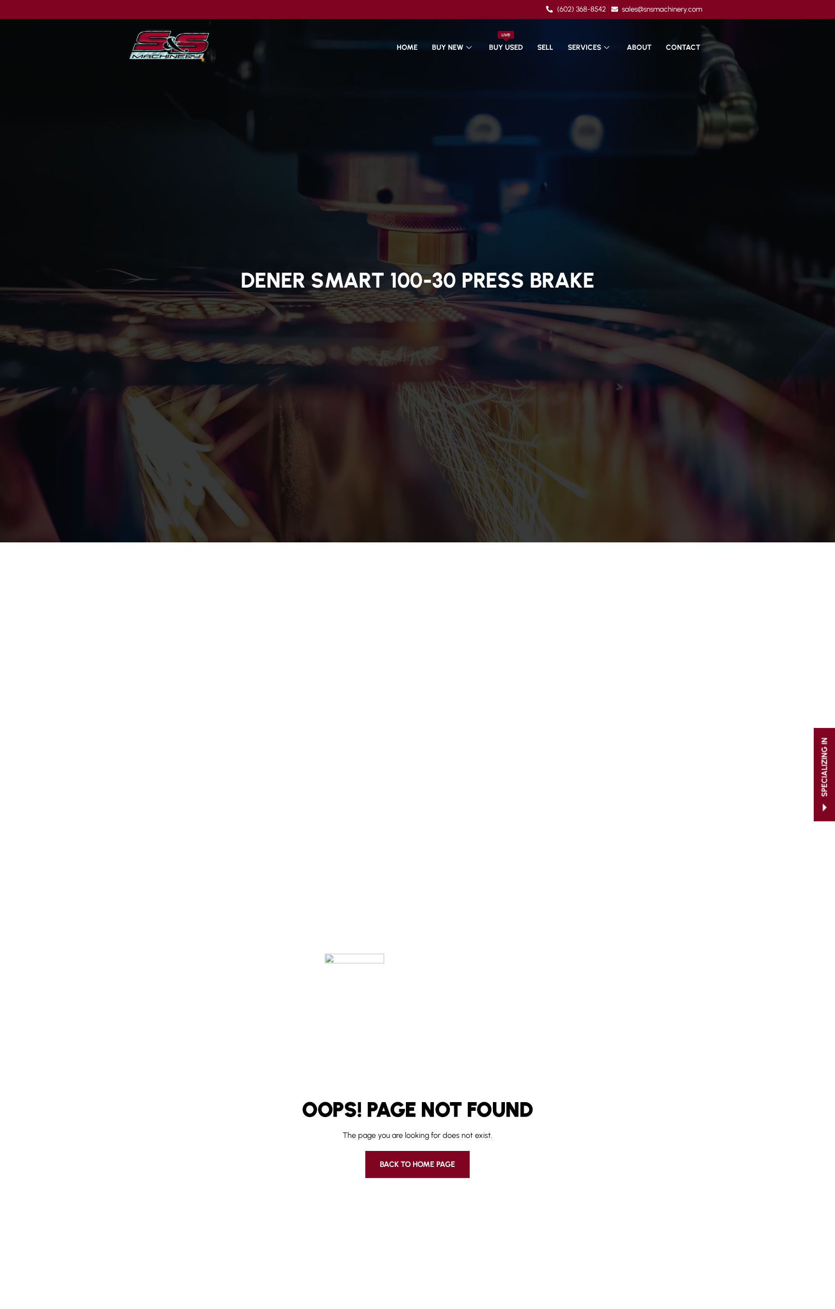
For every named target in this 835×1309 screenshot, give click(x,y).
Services (584, 47)
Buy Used (506, 42)
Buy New (447, 47)
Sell (545, 47)
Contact (683, 47)
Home (407, 47)
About (639, 47)
